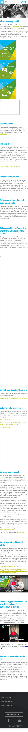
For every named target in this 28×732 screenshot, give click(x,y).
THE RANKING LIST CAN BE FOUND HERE (10, 167)
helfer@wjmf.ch (20, 532)
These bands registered (6, 566)
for (12, 566)
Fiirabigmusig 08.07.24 (5, 427)
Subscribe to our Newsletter (14, 714)
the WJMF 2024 (17, 566)
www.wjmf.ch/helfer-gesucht (7, 529)
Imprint (18, 726)
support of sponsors (17, 26)
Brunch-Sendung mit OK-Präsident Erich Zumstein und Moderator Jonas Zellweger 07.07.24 (13, 423)
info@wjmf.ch (3, 134)
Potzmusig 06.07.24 (5, 420)
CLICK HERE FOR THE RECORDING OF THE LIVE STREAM (14, 398)
